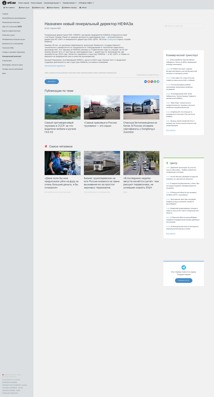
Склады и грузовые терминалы (13, 52)
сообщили (111, 39)
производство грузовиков (11, 385)
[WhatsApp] (155, 81)
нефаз (46, 72)
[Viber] (151, 81)
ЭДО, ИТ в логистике (9, 26)
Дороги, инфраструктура (11, 31)
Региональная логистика (11, 22)
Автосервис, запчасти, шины (12, 65)
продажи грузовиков (9, 387)
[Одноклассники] (148, 81)
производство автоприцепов (58, 72)
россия (24, 385)
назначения (72, 72)
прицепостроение (87, 72)
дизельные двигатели (10, 393)
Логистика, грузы (8, 35)
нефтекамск (103, 72)
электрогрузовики (8, 390)
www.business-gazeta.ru (55, 66)
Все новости (170, 130)
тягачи (20, 387)
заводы (95, 72)
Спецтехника (7, 60)
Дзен (4, 73)
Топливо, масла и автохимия (12, 69)
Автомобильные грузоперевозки (14, 18)
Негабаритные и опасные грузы (13, 39)
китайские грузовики (9, 382)
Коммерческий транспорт (11, 56)
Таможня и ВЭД (8, 48)
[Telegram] (158, 81)
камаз (18, 390)
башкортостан (111, 72)
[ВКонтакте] (145, 81)
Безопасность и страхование (12, 43)
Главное (5, 14)
